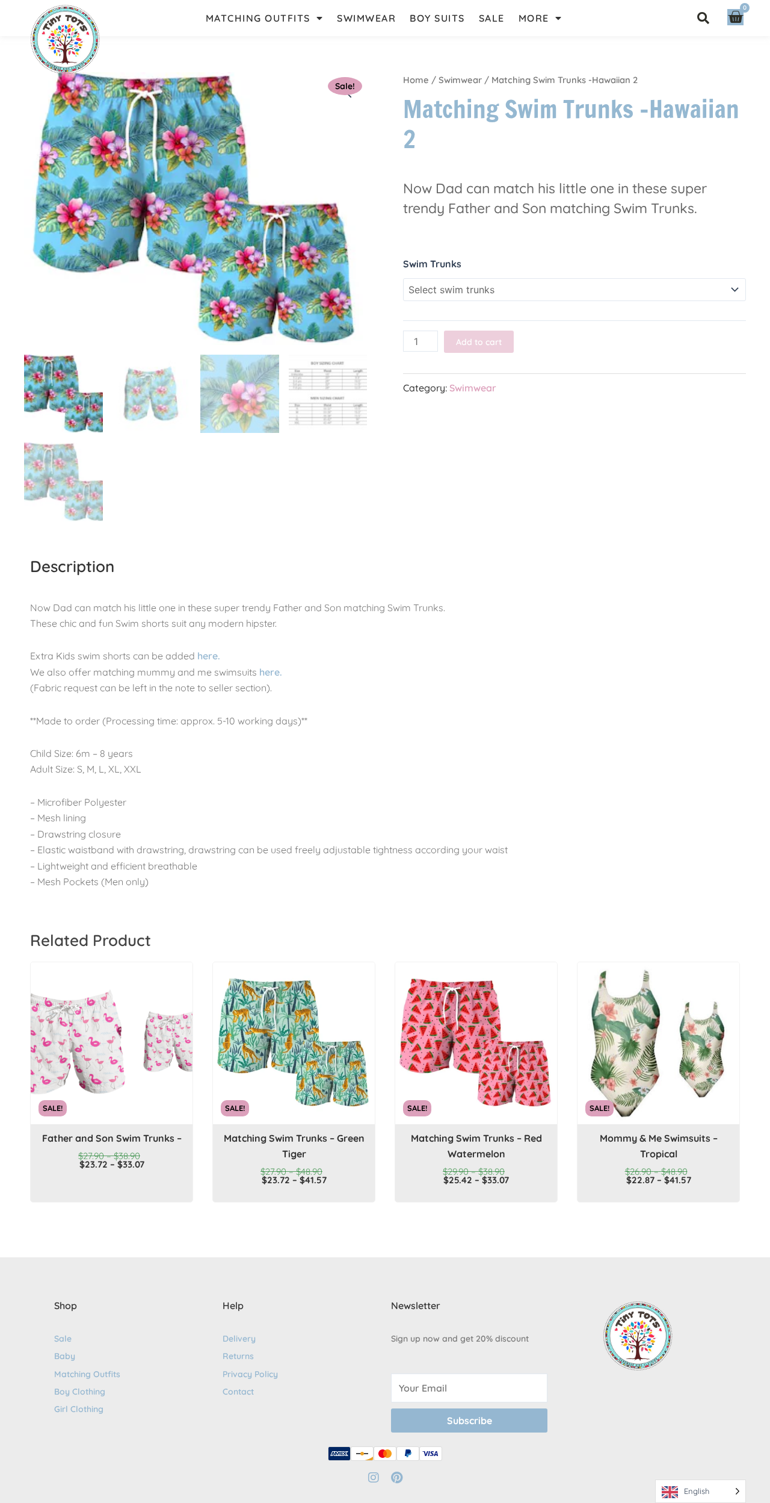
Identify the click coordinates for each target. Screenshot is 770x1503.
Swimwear (460, 80)
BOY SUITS (437, 18)
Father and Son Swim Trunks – (112, 1138)
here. (208, 656)
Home (416, 80)
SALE (492, 18)
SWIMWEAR (366, 18)
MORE (534, 18)
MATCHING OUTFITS (258, 18)
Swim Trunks (432, 264)
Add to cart (479, 342)
